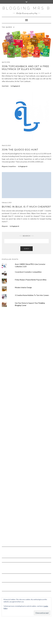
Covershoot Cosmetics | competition (28, 272)
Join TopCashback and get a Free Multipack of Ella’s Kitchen (25, 68)
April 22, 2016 (6, 62)
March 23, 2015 (6, 145)
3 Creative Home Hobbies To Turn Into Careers (32, 295)
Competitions (12, 166)
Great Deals (5, 86)
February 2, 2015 (6, 202)
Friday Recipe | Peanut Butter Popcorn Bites (30, 280)
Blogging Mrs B (26, 8)
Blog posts (5, 166)
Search (26, 248)
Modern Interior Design (23, 287)
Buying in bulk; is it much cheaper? (26, 206)
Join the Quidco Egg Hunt (20, 149)
